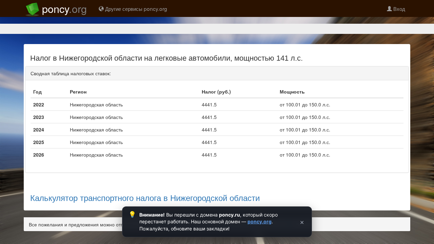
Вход (398, 8)
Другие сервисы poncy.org (135, 8)
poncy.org (260, 221)
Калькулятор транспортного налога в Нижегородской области (145, 197)
